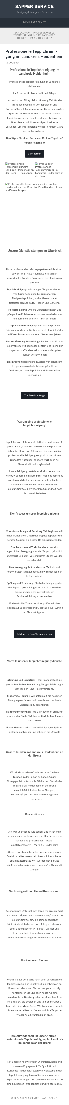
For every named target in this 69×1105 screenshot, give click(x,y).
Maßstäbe (49, 1070)
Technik (50, 567)
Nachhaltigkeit (19, 915)
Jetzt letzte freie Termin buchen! (34, 634)
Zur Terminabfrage (34, 395)
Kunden (17, 777)
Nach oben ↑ (50, 1098)
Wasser (49, 928)
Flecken (44, 341)
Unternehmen (52, 109)
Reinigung (26, 551)
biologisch (14, 732)
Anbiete (35, 113)
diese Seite (29, 1006)
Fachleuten (24, 684)
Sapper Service (34, 6)
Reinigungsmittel (16, 489)
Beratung (29, 997)
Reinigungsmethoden (50, 540)
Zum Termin (34, 153)
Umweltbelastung (16, 937)
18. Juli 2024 (12, 63)
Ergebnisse (26, 705)
